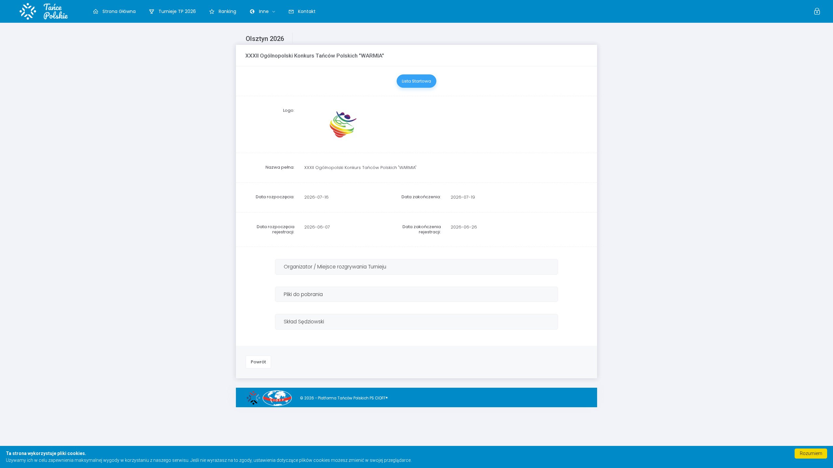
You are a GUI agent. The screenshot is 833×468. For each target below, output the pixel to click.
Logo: (288, 110)
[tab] (416, 266)
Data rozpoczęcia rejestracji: (275, 229)
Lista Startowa (416, 81)
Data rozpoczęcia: (275, 197)
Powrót (258, 362)
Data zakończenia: (421, 197)
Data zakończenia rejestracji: (422, 229)
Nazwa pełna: (280, 167)
